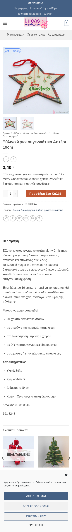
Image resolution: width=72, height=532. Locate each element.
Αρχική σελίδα (11, 133)
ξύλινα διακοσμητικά (24, 210)
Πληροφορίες (21, 8)
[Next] (63, 80)
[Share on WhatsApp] (6, 218)
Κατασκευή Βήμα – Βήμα (43, 8)
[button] (66, 475)
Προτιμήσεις (36, 516)
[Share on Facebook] (13, 218)
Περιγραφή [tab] (11, 241)
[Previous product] (13, 159)
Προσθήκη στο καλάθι (45, 193)
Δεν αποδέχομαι (36, 506)
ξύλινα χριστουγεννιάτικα (50, 210)
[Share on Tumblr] (39, 218)
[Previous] (8, 80)
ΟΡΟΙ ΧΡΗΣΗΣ (36, 525)
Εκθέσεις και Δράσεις (29, 13)
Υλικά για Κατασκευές (35, 133)
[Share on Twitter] (19, 218)
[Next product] (6, 159)
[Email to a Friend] (26, 218)
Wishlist (48, 13)
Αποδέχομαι (36, 496)
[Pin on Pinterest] (33, 218)
